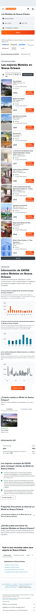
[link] (18, 388)
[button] (3, 9)
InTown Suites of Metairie (21, 169)
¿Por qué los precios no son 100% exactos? (15, 610)
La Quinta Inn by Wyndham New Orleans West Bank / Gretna (23, 152)
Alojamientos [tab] (7, 555)
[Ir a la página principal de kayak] (11, 9)
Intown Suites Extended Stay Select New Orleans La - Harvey (23, 188)
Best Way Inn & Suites (20, 116)
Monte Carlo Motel (19, 98)
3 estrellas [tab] (9, 409)
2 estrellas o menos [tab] (26, 409)
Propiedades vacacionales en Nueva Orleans (16, 572)
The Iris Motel (17, 81)
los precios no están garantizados (10, 599)
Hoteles (15, 584)
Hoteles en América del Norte (25, 584)
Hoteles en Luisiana (24, 585)
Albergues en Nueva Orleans (12, 567)
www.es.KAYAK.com (6, 584)
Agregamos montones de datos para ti (14, 607)
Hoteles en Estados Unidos (11, 585)
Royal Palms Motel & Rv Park (21, 223)
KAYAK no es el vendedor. (10, 604)
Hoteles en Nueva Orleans (11, 587)
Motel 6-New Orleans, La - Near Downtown (23, 241)
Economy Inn (17, 133)
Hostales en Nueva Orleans (12, 565)
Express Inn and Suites (20, 205)
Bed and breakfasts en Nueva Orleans (14, 569)
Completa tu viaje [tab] (19, 555)
